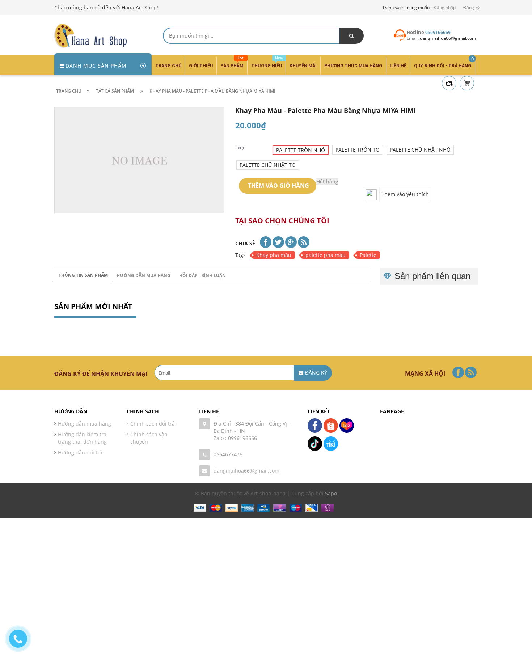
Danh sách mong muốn (406, 7)
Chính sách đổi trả (152, 423)
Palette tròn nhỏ (300, 150)
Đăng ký (471, 7)
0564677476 (228, 454)
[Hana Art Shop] (90, 35)
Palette (368, 254)
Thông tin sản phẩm (83, 275)
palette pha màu (325, 254)
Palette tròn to (357, 149)
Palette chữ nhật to (268, 164)
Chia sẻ (245, 243)
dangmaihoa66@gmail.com (246, 470)
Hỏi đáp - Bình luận (202, 275)
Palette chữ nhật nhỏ (420, 149)
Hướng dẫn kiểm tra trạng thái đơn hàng (82, 438)
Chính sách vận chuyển (149, 438)
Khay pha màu (273, 254)
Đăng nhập (445, 7)
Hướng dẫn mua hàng (143, 275)
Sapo (331, 493)
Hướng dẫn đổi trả (80, 452)
